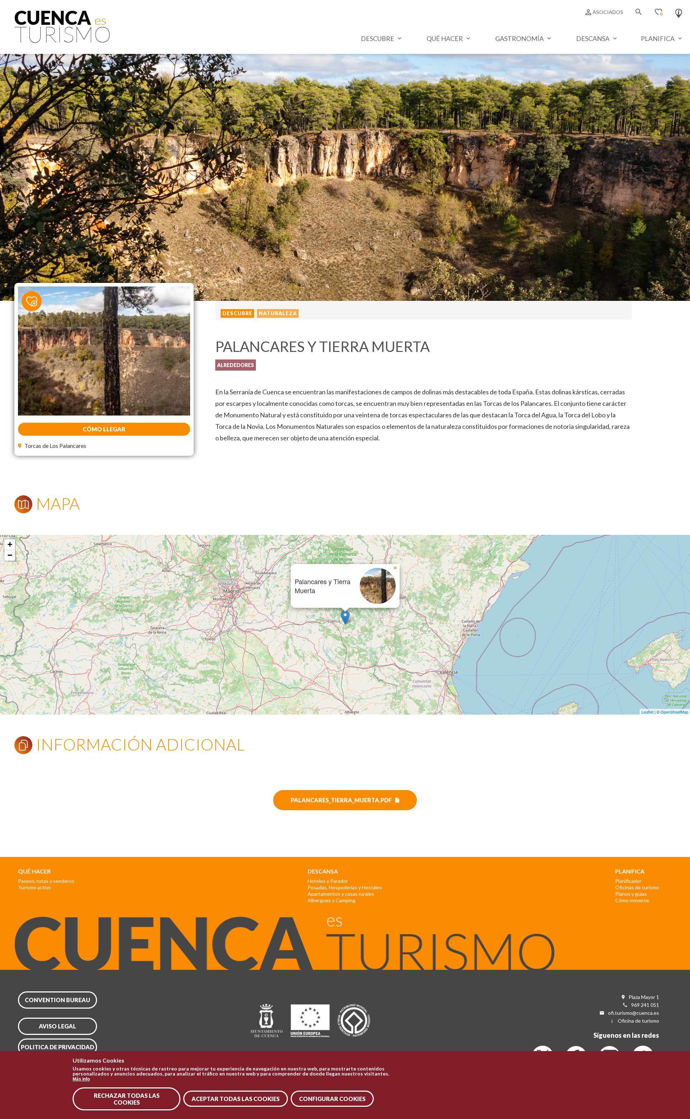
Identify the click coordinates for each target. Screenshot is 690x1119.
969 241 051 (645, 1005)
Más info (81, 1078)
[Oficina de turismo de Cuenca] (678, 11)
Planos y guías (631, 894)
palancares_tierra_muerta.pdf (341, 800)
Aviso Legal (57, 1026)
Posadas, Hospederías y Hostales (345, 887)
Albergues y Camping (331, 900)
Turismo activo (34, 887)
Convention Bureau (57, 999)
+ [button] (10, 544)
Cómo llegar (104, 429)
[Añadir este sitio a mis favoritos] (36, 297)
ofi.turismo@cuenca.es (633, 1013)
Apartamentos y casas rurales (341, 894)
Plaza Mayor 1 (644, 997)
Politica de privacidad (57, 1047)
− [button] (10, 555)
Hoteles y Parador (328, 881)
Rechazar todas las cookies (127, 1099)
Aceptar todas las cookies (236, 1098)
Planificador (628, 881)
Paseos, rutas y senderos (46, 881)
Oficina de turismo (638, 1021)
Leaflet (647, 712)
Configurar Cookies (332, 1098)
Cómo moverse (632, 900)
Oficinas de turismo (637, 887)
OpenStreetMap (674, 712)
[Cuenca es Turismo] (62, 41)
